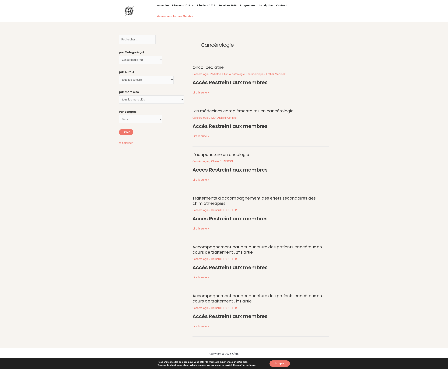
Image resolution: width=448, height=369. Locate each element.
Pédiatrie (215, 74)
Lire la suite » (200, 92)
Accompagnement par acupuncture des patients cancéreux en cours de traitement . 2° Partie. (257, 249)
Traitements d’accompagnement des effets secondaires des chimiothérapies (254, 200)
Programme (247, 5)
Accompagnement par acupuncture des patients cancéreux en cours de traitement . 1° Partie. (257, 298)
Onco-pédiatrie (208, 67)
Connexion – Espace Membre (175, 16)
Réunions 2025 (206, 5)
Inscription (266, 5)
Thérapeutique (255, 74)
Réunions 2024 (181, 5)
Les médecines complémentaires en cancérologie (242, 111)
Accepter (280, 363)
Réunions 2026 (228, 5)
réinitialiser (126, 143)
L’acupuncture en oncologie (220, 154)
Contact (281, 5)
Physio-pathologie (233, 74)
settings (250, 365)
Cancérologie (200, 74)
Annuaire (163, 5)
